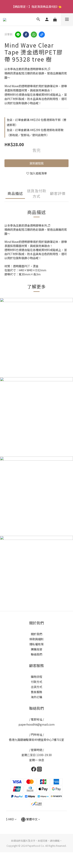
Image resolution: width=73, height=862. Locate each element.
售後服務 (36, 692)
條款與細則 (36, 639)
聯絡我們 (36, 654)
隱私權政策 (36, 644)
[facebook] (26, 35)
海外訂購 (36, 697)
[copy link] (42, 35)
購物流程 (36, 677)
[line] (18, 35)
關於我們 (36, 634)
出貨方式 (36, 687)
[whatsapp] (34, 35)
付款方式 (36, 682)
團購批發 (36, 649)
